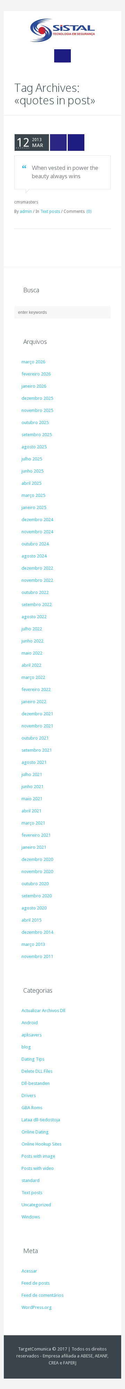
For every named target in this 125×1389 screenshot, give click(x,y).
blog (26, 1047)
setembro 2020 (37, 895)
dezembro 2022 (37, 568)
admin (26, 211)
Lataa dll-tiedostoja (41, 1119)
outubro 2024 (35, 543)
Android (30, 1022)
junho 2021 (32, 786)
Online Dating (35, 1132)
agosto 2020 (34, 908)
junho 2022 (32, 641)
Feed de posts (36, 1283)
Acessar (29, 1271)
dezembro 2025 (37, 398)
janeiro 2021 (34, 847)
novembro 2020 (37, 871)
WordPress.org (37, 1307)
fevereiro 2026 (36, 374)
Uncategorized (36, 1204)
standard (31, 1180)
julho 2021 (32, 774)
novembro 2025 (37, 410)
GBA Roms (32, 1107)
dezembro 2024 (37, 519)
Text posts (50, 211)
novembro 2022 (37, 580)
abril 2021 (31, 810)
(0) (88, 211)
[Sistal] (62, 30)
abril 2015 (31, 920)
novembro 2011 (37, 956)
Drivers (29, 1095)
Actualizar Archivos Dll (43, 1010)
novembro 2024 (37, 531)
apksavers (32, 1034)
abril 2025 (31, 483)
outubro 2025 (35, 422)
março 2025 (33, 495)
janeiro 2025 (34, 507)
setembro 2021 (37, 750)
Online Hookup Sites (41, 1144)
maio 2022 (32, 653)
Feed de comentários (43, 1295)
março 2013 (33, 944)
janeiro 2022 (34, 701)
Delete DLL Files (37, 1071)
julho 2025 (32, 458)
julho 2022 (32, 628)
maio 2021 (32, 798)
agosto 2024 (34, 556)
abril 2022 (31, 665)
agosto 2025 (34, 446)
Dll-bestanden (36, 1083)
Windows (31, 1216)
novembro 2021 (37, 725)
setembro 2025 (37, 434)
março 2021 (33, 823)
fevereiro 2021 (36, 835)
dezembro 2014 (37, 932)
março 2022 (33, 677)
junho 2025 (32, 471)
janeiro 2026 (34, 386)
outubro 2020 (35, 883)
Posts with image (38, 1156)
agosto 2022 (34, 616)
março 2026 (33, 361)
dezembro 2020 (37, 859)
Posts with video (38, 1168)
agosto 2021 (34, 762)
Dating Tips (33, 1059)
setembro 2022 (37, 604)
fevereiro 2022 (36, 689)
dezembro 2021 (37, 713)
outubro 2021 (35, 738)
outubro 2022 (35, 592)
